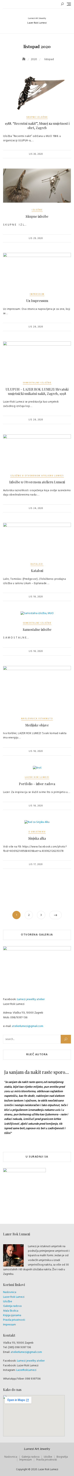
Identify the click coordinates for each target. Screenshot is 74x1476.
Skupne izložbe (37, 117)
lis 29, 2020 (36, 238)
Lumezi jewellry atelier (31, 999)
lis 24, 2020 (36, 508)
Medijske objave (37, 725)
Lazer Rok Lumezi (37, 777)
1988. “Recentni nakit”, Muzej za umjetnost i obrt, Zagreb (37, 125)
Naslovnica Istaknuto (37, 718)
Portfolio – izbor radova (37, 784)
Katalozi (37, 564)
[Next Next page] (55, 915)
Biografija (62, 1457)
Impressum (37, 294)
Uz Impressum (37, 300)
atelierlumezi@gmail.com (27, 1026)
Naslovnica (9, 1292)
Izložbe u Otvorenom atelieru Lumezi (37, 475)
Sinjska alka (37, 838)
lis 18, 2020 (36, 597)
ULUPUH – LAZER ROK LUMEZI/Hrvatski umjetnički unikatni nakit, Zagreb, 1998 (37, 391)
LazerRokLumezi (26, 1370)
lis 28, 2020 (36, 327)
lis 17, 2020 (36, 864)
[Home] (24, 59)
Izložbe (37, 210)
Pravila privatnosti (14, 1320)
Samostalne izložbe (37, 382)
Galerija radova (12, 1306)
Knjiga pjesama (12, 1315)
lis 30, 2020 (36, 154)
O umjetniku (37, 831)
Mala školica (10, 1310)
